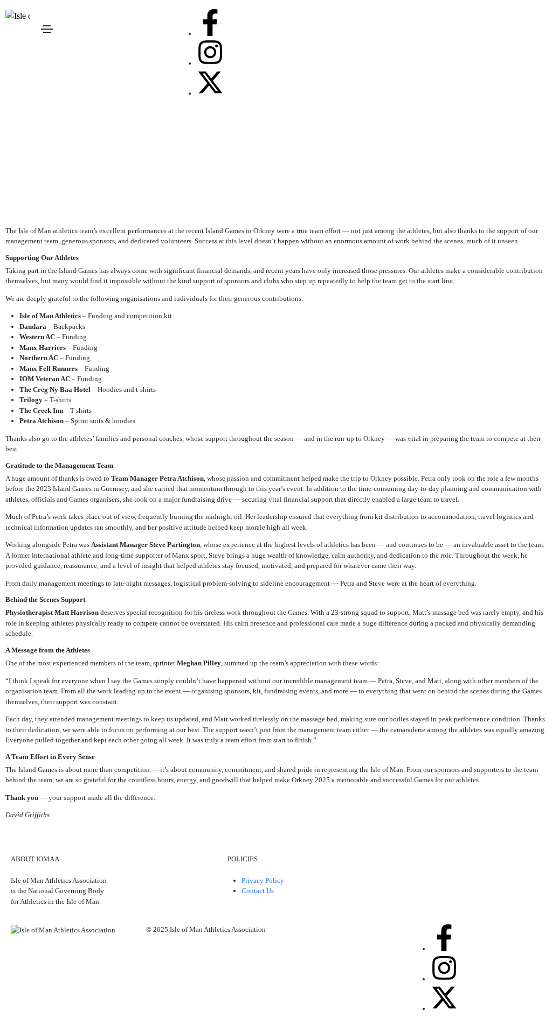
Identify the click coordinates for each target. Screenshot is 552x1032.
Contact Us (258, 891)
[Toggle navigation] (47, 29)
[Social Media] (210, 22)
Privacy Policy (263, 880)
